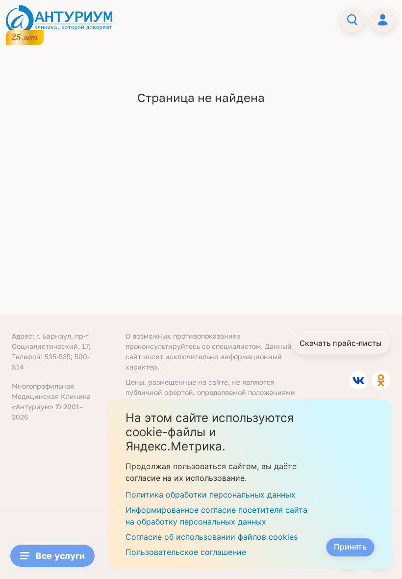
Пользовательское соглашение (186, 552)
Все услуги (60, 555)
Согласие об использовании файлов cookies (212, 537)
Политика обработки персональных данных (211, 495)
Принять (350, 547)
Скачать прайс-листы (341, 343)
